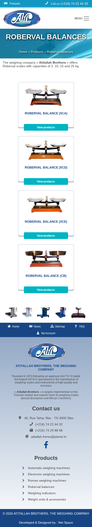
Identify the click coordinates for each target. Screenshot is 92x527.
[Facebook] (46, 445)
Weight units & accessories (47, 499)
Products (37, 51)
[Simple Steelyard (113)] (11, 312)
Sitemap (60, 326)
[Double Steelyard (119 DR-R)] (61, 312)
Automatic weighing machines (49, 468)
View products (46, 127)
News (37, 326)
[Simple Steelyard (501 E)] (44, 312)
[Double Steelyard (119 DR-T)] (78, 312)
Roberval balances (41, 487)
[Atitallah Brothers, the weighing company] (21, 18)
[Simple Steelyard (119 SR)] (27, 312)
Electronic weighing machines (49, 474)
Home (23, 51)
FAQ (81, 326)
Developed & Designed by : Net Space (46, 522)
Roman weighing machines (47, 480)
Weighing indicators (42, 493)
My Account (48, 333)
